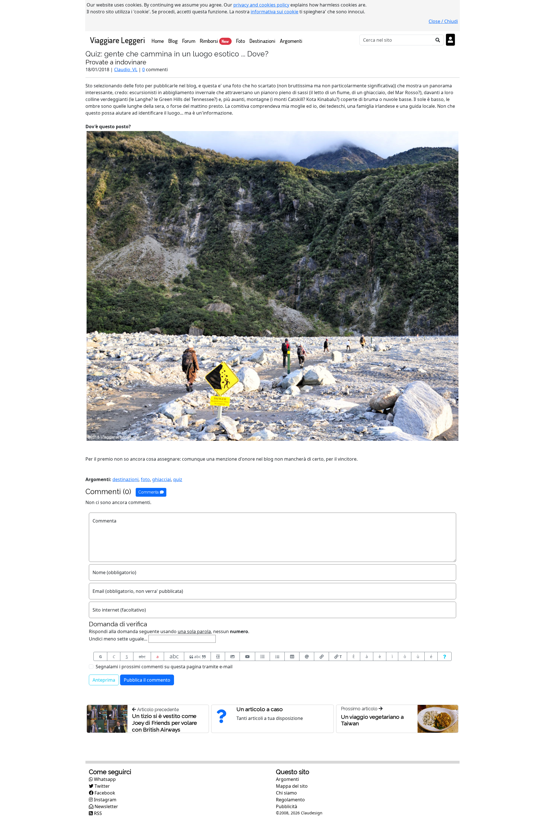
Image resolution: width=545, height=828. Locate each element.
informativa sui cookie (274, 12)
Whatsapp (104, 779)
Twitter (101, 786)
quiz (177, 479)
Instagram (104, 800)
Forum (188, 40)
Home (159, 40)
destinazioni (125, 479)
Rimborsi (214, 40)
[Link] (321, 656)
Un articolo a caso (259, 709)
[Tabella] (291, 656)
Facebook (104, 793)
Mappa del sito (292, 786)
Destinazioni (262, 40)
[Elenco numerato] (277, 656)
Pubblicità (286, 806)
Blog (173, 40)
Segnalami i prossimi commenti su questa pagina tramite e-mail (164, 666)
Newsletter (105, 806)
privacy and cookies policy (261, 5)
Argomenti (291, 40)
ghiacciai (161, 479)
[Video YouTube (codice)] (247, 656)
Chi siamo (286, 793)
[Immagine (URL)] (232, 656)
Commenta (149, 492)
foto (145, 479)
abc (142, 656)
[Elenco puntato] (262, 656)
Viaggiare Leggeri (117, 40)
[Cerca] (438, 40)
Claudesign (311, 813)
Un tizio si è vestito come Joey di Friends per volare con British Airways (164, 723)
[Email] (306, 656)
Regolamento (290, 800)
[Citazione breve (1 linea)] (218, 656)
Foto (240, 40)
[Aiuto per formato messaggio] (444, 656)
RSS (97, 813)
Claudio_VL (125, 69)
